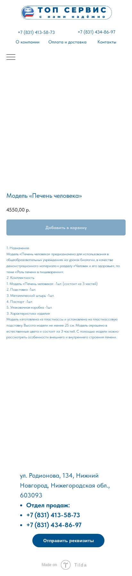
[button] (68, 540)
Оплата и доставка (67, 41)
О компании (27, 41)
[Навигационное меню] (10, 57)
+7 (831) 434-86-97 (96, 32)
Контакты (106, 41)
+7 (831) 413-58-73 (36, 32)
